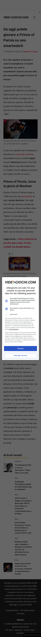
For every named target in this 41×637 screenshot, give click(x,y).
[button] (20, 314)
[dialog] (20, 318)
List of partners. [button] (14, 329)
